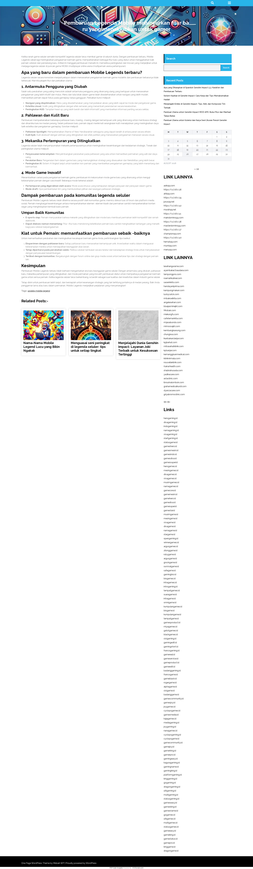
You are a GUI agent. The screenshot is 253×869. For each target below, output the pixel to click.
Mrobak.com (170, 310)
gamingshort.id (171, 646)
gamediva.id (170, 502)
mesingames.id (171, 470)
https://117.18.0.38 (172, 221)
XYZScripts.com (137, 868)
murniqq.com (170, 245)
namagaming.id (171, 430)
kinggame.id (169, 847)
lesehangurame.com (174, 266)
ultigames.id (169, 819)
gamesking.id (170, 807)
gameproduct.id (171, 662)
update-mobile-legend (39, 291)
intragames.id (170, 582)
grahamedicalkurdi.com (175, 386)
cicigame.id (169, 690)
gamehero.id (170, 498)
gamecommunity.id (173, 742)
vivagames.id (170, 478)
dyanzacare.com (172, 390)
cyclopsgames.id (172, 710)
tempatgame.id (171, 618)
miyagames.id (170, 626)
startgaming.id (171, 438)
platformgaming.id (173, 775)
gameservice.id (171, 658)
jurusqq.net (169, 201)
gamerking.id (170, 750)
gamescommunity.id (174, 698)
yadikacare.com (171, 374)
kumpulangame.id (172, 614)
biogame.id (169, 610)
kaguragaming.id (172, 762)
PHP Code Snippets (116, 868)
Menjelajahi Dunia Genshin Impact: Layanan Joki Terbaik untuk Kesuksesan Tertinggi (138, 348)
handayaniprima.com (174, 286)
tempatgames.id (172, 590)
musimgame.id (171, 514)
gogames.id (169, 815)
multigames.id (170, 822)
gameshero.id (170, 446)
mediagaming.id (171, 722)
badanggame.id (171, 694)
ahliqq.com (169, 193)
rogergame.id (170, 682)
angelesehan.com (172, 302)
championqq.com (172, 233)
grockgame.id (170, 562)
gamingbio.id (170, 574)
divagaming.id (170, 422)
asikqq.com (169, 185)
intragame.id (170, 598)
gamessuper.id (171, 462)
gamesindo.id (170, 454)
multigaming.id (171, 795)
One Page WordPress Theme (35, 863)
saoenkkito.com (171, 282)
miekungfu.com (171, 314)
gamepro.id (169, 843)
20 (197, 150)
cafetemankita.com (173, 318)
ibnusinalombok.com (174, 382)
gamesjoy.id (169, 702)
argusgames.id (171, 546)
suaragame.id (170, 594)
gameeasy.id (170, 830)
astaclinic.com (171, 378)
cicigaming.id (170, 638)
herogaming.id (170, 418)
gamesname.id (171, 810)
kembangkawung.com (174, 330)
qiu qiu (167, 402)
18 (178, 150)
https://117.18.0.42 (172, 205)
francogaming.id (171, 650)
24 (168, 154)
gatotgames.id (171, 630)
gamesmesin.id (171, 450)
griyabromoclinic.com (174, 394)
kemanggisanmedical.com (176, 354)
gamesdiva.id (170, 458)
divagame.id (170, 526)
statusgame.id (170, 442)
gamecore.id (170, 490)
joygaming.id (170, 726)
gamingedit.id (170, 642)
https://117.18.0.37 (172, 229)
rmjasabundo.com (172, 322)
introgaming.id (170, 586)
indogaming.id (170, 426)
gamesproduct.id (172, 622)
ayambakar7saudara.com (176, 270)
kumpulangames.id (173, 606)
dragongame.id (171, 851)
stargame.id (169, 534)
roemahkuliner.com (173, 278)
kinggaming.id (170, 778)
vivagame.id (169, 522)
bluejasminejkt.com (173, 306)
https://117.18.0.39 (172, 197)
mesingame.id (170, 518)
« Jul (196, 169)
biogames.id (170, 578)
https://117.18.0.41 (172, 213)
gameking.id (169, 835)
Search (170, 58)
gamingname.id (171, 766)
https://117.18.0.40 (173, 237)
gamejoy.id (169, 746)
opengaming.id (171, 538)
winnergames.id (171, 542)
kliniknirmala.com (172, 358)
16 (227, 145)
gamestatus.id (170, 839)
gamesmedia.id (171, 714)
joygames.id (169, 706)
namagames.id (171, 486)
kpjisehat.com (170, 342)
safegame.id (170, 570)
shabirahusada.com (173, 370)
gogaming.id (170, 782)
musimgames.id (171, 482)
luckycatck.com (171, 294)
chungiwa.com (171, 334)
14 (207, 145)
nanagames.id (170, 730)
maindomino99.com (173, 217)
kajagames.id (170, 718)
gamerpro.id (169, 754)
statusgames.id (171, 827)
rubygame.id (170, 554)
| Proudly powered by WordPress (80, 863)
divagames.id (170, 474)
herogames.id (170, 466)
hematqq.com (170, 241)
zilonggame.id (170, 550)
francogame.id (171, 674)
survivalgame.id (171, 566)
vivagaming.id (170, 434)
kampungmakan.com (174, 290)
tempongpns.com (172, 274)
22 (217, 150)
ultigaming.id (170, 790)
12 (187, 145)
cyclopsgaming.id (172, 734)
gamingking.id (170, 770)
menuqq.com (170, 249)
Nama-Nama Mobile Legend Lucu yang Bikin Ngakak (41, 346)
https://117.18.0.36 (172, 189)
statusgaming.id (171, 798)
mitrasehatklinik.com (174, 346)
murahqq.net (170, 209)
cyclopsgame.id (171, 738)
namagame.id (170, 530)
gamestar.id (169, 510)
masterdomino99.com (175, 225)
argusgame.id (170, 558)
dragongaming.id (172, 786)
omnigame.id (170, 602)
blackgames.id (171, 634)
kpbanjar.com (170, 350)
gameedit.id (169, 666)
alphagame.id (170, 686)
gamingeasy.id (171, 758)
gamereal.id (169, 654)
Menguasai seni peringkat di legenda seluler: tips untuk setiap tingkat (90, 346)
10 (168, 145)
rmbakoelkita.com (172, 298)
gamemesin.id (170, 494)
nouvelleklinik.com (172, 362)
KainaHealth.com (172, 366)
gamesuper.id (170, 506)
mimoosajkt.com (172, 326)
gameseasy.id (170, 802)
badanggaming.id (172, 670)
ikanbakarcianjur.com (174, 338)
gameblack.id (170, 678)
